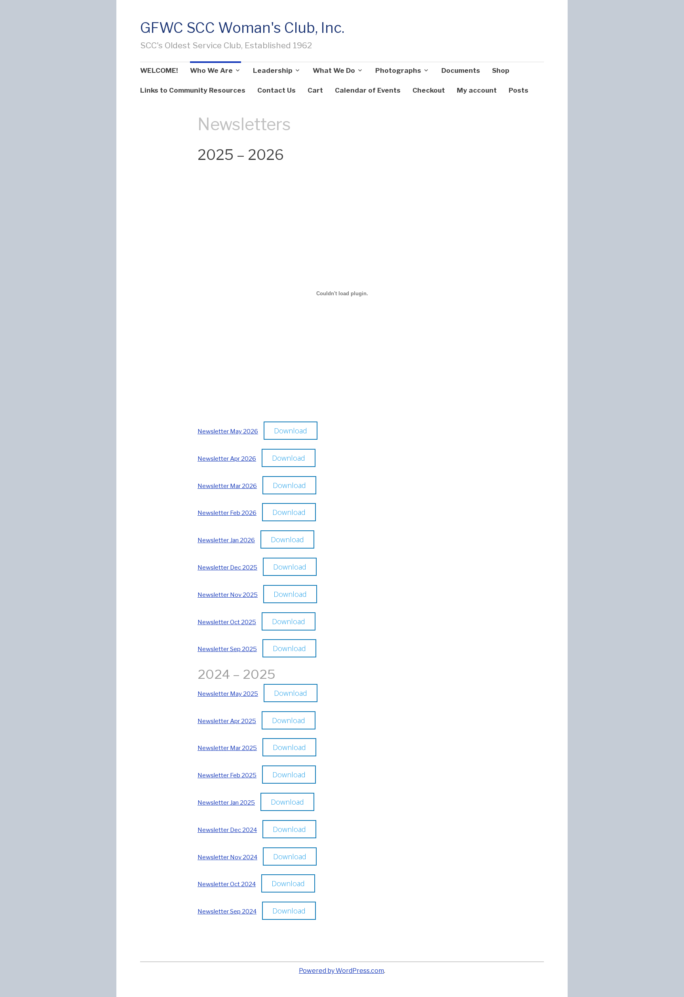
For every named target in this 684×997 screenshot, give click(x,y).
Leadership (273, 70)
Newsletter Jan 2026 (226, 540)
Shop (500, 70)
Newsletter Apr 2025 (227, 721)
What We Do (334, 70)
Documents (460, 70)
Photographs (398, 70)
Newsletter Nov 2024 (227, 857)
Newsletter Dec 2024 (227, 830)
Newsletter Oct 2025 (227, 622)
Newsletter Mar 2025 (227, 748)
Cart (315, 90)
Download (290, 430)
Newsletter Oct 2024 (227, 884)
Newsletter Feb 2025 (227, 775)
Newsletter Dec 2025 (227, 567)
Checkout (428, 90)
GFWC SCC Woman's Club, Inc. (242, 27)
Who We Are (211, 70)
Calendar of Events (368, 90)
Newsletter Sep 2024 (227, 911)
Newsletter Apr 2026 (227, 458)
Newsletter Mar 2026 (227, 486)
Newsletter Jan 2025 (226, 802)
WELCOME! (159, 70)
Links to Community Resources (192, 90)
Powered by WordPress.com (341, 970)
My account (477, 90)
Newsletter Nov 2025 (228, 594)
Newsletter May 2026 (228, 431)
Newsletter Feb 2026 (227, 513)
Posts (518, 90)
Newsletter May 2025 (228, 693)
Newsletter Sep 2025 (227, 649)
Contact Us (276, 90)
